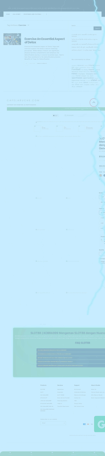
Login (31, 454)
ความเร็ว (76, 82)
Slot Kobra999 (48, 121)
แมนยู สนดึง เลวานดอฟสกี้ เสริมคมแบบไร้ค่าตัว (85, 44)
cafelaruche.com (25, 4)
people (73, 75)
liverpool (97, 69)
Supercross (75, 80)
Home (8, 14)
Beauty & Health (42, 63)
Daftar (52, 454)
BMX (73, 67)
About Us (93, 389)
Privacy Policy (78, 403)
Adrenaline (74, 65)
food (92, 67)
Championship (82, 67)
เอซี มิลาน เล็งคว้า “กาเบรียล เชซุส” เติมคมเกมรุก (86, 50)
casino (77, 67)
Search (73, 25)
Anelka (86, 65)
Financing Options (62, 400)
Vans (99, 80)
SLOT (41, 121)
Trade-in (59, 403)
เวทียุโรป (97, 84)
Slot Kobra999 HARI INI (88, 121)
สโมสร (77, 84)
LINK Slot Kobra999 (64, 121)
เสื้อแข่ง (73, 86)
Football (76, 69)
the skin (88, 80)
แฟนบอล (79, 86)
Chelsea (88, 67)
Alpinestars (80, 65)
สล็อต (73, 84)
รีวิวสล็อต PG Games (93, 82)
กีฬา (73, 82)
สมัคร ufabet (17, 14)
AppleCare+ (60, 389)
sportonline (88, 78)
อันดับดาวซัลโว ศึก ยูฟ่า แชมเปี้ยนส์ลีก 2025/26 (85, 47)
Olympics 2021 (91, 74)
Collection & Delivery (80, 392)
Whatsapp (73, 454)
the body (82, 80)
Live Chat (94, 454)
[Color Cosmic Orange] (100, 175)
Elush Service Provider (63, 397)
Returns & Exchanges (80, 395)
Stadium (96, 78)
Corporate (60, 392)
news (74, 73)
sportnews (77, 78)
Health (91, 69)
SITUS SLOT (55, 121)
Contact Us (77, 397)
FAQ (75, 400)
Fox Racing (84, 69)
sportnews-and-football (32, 14)
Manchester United (77, 71)
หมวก (81, 84)
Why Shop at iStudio (96, 395)
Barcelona (97, 65)
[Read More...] (26, 63)
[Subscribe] (64, 423)
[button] (38, 122)
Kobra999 (29, 336)
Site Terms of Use (79, 406)
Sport (91, 76)
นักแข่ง (80, 82)
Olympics (81, 74)
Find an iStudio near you (97, 392)
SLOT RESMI (60, 395)
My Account (77, 389)
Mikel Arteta (86, 71)
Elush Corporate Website (98, 397)
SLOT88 (38, 121)
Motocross (94, 71)
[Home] (63, 115)
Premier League (81, 76)
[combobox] (80, 115)
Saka (88, 75)
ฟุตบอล (85, 82)
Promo (10, 454)
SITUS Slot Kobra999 (76, 121)
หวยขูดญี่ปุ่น (86, 84)
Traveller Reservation (63, 406)
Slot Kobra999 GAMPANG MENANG (47, 410)
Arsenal (91, 65)
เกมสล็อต (92, 84)
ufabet (94, 80)
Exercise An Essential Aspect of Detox (45, 40)
